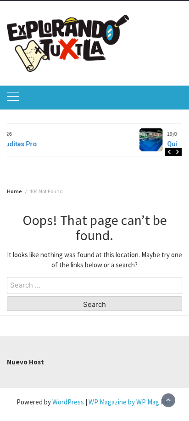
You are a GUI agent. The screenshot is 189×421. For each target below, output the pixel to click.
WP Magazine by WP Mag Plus (131, 402)
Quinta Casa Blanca (110, 144)
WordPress (68, 402)
